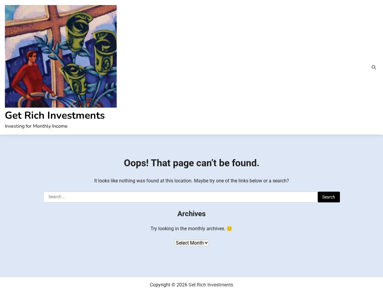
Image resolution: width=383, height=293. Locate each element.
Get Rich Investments (55, 115)
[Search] (373, 67)
